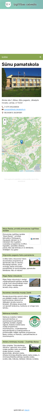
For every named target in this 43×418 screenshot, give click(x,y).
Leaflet (21, 171)
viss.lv (26, 410)
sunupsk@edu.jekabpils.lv (14, 109)
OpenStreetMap (29, 171)
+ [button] (5, 120)
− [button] (5, 123)
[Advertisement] (21, 31)
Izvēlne (5, 57)
